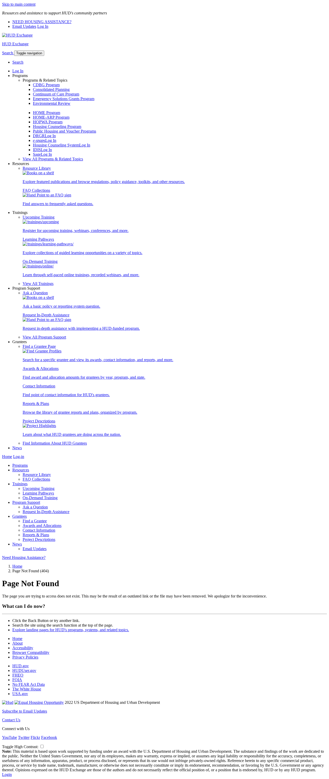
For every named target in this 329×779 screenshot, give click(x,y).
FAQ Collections (36, 190)
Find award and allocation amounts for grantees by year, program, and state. (84, 377)
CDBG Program (46, 85)
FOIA (17, 680)
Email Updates (24, 26)
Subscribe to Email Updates (24, 711)
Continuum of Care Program (56, 94)
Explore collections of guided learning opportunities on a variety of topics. (82, 252)
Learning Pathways (38, 239)
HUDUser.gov (24, 670)
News (17, 448)
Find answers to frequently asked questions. (58, 204)
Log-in (18, 456)
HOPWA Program (47, 122)
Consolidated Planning (51, 89)
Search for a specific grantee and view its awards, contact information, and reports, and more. (98, 360)
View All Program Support (44, 337)
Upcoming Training (38, 217)
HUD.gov (20, 666)
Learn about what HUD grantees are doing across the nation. (72, 434)
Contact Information (39, 386)
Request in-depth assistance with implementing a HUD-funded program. (81, 328)
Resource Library (37, 168)
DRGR (39, 136)
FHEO (17, 675)
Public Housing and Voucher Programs (64, 131)
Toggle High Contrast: (20, 747)
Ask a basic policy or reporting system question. (61, 306)
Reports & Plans (36, 403)
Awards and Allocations (42, 525)
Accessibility (22, 648)
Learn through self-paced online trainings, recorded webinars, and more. (81, 275)
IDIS (37, 150)
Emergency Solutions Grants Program (63, 99)
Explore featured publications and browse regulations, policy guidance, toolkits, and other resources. (104, 181)
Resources (20, 470)
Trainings (20, 484)
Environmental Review (51, 103)
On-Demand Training (40, 261)
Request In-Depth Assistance (46, 315)
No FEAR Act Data (28, 684)
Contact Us (11, 720)
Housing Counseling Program (57, 126)
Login (7, 774)
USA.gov (20, 693)
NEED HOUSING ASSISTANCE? (41, 22)
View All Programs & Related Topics (53, 159)
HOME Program (46, 112)
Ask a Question (35, 293)
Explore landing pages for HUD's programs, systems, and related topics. (70, 630)
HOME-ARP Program (51, 117)
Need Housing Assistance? (23, 557)
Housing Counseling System (56, 145)
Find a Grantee (35, 521)
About (17, 643)
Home (7, 456)
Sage (37, 154)
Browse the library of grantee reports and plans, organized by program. (80, 412)
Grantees (19, 516)
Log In (42, 26)
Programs (20, 465)
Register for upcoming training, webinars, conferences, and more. (76, 230)
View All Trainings (38, 283)
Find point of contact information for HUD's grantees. (66, 395)
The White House (26, 689)
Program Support (26, 502)
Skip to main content (18, 4)
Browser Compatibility (30, 652)
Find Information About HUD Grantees (55, 443)
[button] (8, 53)
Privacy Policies (25, 657)
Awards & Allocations (41, 368)
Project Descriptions (39, 421)
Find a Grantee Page (39, 346)
